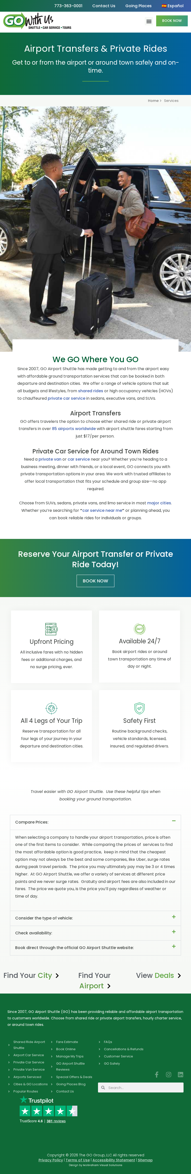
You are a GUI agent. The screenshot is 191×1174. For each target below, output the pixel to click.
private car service (67, 398)
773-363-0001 (68, 6)
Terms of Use (78, 1160)
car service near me (102, 510)
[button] (149, 21)
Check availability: (33, 933)
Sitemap (145, 1160)
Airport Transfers (95, 413)
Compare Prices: (31, 822)
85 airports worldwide (74, 429)
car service (79, 459)
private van (50, 459)
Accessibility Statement (114, 1160)
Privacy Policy (51, 1160)
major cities (159, 503)
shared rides (90, 391)
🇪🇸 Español (173, 6)
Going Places (138, 6)
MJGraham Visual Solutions (102, 1165)
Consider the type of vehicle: (44, 918)
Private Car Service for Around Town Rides (95, 451)
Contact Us (103, 6)
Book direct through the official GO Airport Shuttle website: (74, 948)
